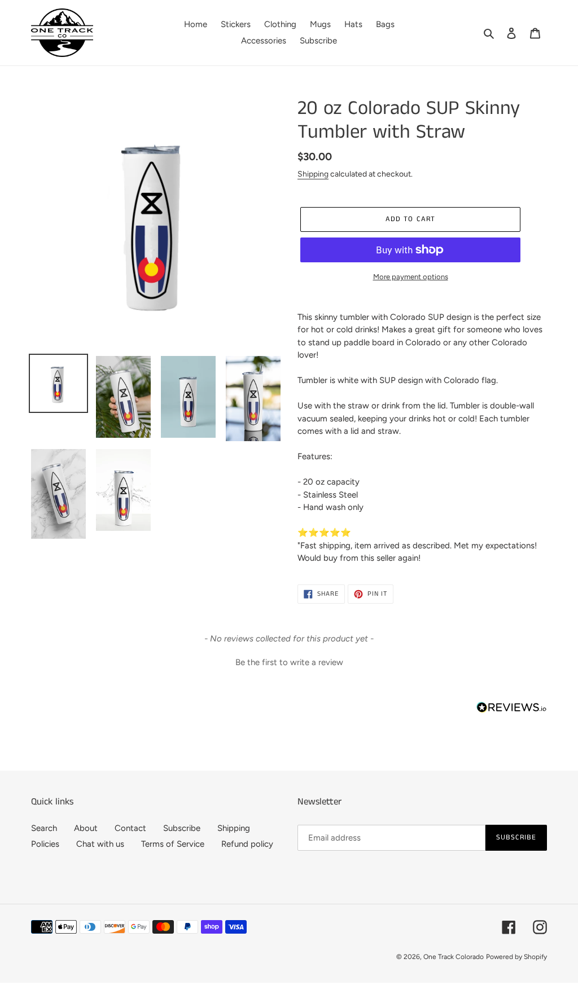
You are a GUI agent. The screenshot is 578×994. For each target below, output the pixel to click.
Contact (130, 828)
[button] (289, 661)
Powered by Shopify (516, 957)
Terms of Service (172, 844)
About (86, 828)
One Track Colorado (453, 957)
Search (44, 828)
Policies (45, 844)
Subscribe (181, 828)
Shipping (313, 173)
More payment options (410, 276)
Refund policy (247, 844)
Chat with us (100, 844)
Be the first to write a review (289, 662)
